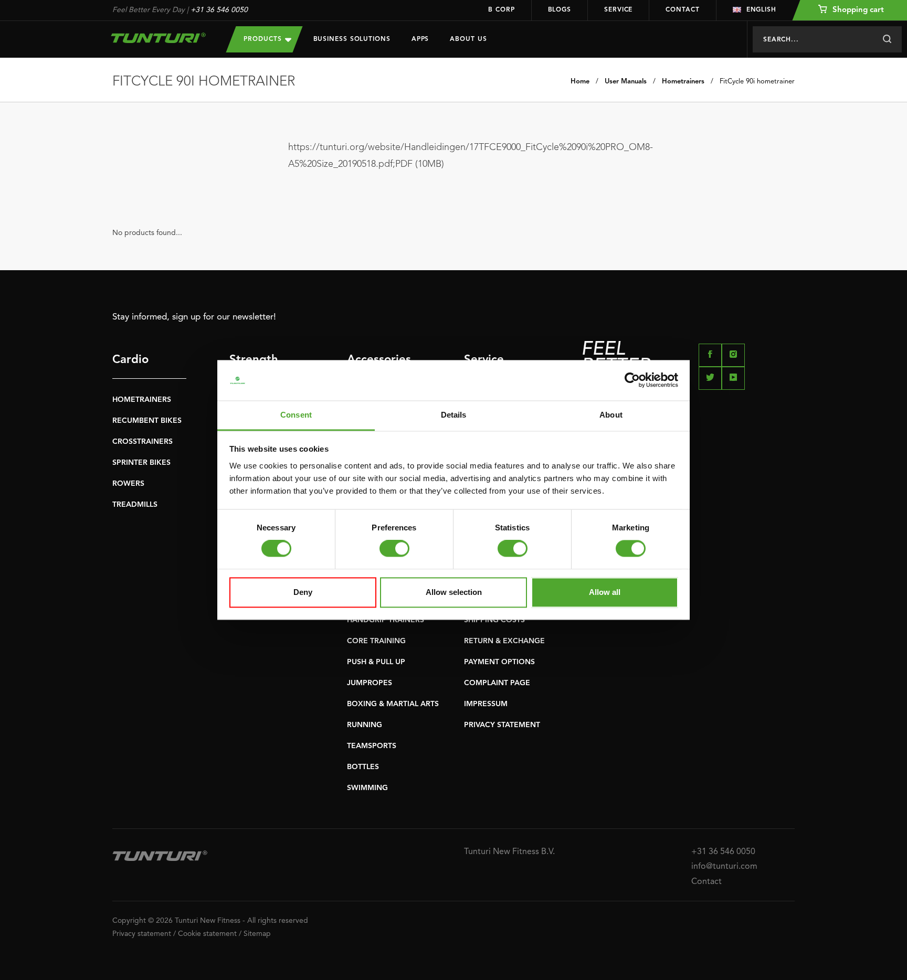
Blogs (560, 10)
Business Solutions (352, 39)
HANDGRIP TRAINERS (385, 620)
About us (468, 39)
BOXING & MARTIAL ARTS (393, 704)
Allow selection (454, 592)
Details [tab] (454, 414)
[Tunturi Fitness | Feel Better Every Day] (158, 38)
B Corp (501, 10)
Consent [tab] (296, 414)
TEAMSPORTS (371, 746)
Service (618, 10)
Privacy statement (141, 934)
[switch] (394, 548)
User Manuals (626, 81)
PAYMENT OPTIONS (499, 662)
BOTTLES (363, 767)
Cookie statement (207, 934)
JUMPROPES (369, 683)
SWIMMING (367, 788)
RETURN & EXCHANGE (504, 641)
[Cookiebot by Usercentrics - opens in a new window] (632, 380)
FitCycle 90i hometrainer (757, 81)
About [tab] (611, 414)
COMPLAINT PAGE (497, 683)
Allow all (604, 592)
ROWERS (128, 483)
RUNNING (364, 725)
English (761, 10)
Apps (420, 39)
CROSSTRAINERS (142, 441)
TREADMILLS (134, 504)
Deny (302, 592)
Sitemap (257, 934)
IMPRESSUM (486, 704)
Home (580, 81)
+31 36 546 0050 (219, 10)
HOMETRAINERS (141, 399)
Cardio (130, 360)
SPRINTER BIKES (141, 462)
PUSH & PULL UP (376, 662)
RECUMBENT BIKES (147, 420)
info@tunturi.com (724, 866)
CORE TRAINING (376, 641)
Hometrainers (683, 81)
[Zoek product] (887, 39)
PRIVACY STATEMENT (502, 725)
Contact (682, 10)
